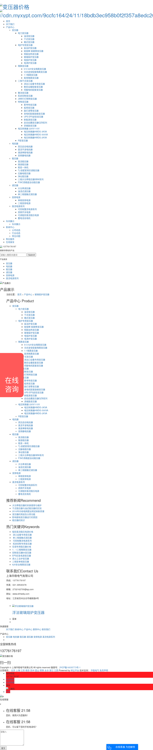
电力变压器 (23, 32)
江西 (56, 670)
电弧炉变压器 (30, 59)
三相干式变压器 (25, 80)
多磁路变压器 (30, 125)
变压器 (15, 30)
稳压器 (15, 158)
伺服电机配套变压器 (33, 89)
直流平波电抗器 (25, 149)
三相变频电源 (24, 203)
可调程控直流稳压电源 (28, 215)
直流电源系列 (18, 206)
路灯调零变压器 (31, 110)
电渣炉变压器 (30, 62)
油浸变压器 (29, 35)
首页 (8, 21)
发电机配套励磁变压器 (34, 113)
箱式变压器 (29, 41)
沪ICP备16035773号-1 (70, 667)
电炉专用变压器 (25, 44)
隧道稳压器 (23, 164)
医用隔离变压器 (31, 77)
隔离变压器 (23, 65)
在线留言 (10, 241)
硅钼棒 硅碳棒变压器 (33, 50)
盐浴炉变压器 (30, 47)
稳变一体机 (23, 167)
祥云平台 (75, 670)
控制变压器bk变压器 (21, 552)
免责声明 (104, 670)
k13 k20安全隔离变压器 (35, 68)
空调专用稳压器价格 (21, 546)
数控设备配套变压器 (33, 86)
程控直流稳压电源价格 (22, 531)
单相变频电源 (24, 200)
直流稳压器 (23, 161)
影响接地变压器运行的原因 (24, 517)
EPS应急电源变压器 (21, 555)
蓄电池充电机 (24, 218)
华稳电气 (95, 670)
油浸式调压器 (24, 191)
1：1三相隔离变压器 (21, 549)
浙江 (51, 670)
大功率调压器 (24, 188)
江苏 (23, 670)
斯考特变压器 (30, 104)
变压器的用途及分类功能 (23, 514)
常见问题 (16, 235)
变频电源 (16, 197)
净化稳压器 (23, 176)
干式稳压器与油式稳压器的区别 (27, 508)
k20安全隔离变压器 (21, 564)
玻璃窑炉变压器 (31, 56)
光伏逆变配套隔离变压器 (35, 71)
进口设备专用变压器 (22, 534)
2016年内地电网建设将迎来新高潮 (28, 511)
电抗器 (15, 143)
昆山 (37, 670)
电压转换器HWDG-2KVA (35, 137)
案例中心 (37, 629)
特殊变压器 (23, 101)
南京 (27, 670)
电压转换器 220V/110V (28, 128)
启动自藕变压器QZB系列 (35, 122)
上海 (18, 670)
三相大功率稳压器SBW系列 (30, 179)
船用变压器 (29, 107)
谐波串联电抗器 (25, 152)
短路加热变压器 (31, 53)
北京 (13, 670)
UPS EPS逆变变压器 (33, 116)
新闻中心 (10, 227)
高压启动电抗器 (25, 146)
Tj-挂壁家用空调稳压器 (28, 170)
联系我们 (46, 629)
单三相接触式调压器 (27, 194)
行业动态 (16, 232)
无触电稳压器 (24, 173)
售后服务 (10, 238)
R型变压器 (23, 140)
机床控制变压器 (25, 95)
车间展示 (10, 221)
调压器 (15, 185)
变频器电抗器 (24, 155)
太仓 (47, 670)
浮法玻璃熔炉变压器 (28, 612)
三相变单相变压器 (20, 561)
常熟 (42, 670)
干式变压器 (29, 38)
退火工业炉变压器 (20, 558)
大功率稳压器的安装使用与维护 (27, 505)
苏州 (32, 670)
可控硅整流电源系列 (27, 209)
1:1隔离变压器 (30, 74)
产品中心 (10, 27)
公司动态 (16, 230)
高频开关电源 (24, 212)
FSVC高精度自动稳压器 (29, 182)
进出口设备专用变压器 (34, 83)
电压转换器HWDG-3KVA (35, 131)
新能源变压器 (30, 119)
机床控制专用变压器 (22, 543)
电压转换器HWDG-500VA (36, 134)
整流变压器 (23, 92)
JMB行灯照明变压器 (27, 98)
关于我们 (10, 24)
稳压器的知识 (18, 520)
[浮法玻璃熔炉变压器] (22, 605)
